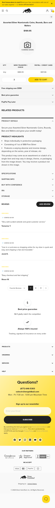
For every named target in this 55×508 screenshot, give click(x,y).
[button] (27, 88)
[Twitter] (20, 440)
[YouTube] (35, 440)
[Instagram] (25, 440)
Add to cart (41, 80)
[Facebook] (15, 440)
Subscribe (27, 420)
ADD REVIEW (44, 204)
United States (32, 484)
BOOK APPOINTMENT (26, 5)
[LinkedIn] (30, 440)
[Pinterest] (40, 440)
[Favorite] (51, 17)
